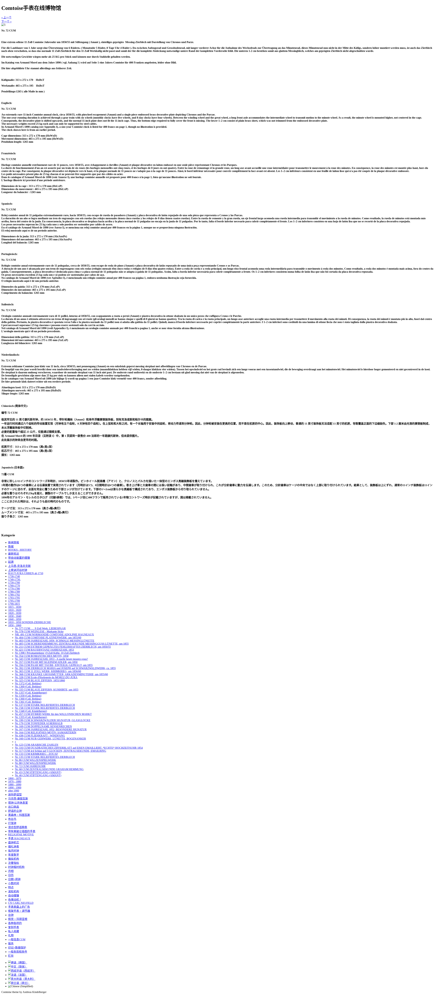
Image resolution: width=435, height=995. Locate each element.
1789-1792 (14, 594)
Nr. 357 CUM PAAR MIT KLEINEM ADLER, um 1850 (46, 662)
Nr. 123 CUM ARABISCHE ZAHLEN (36, 744)
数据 (11, 546)
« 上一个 (6, 17)
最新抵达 (13, 553)
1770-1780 (14, 588)
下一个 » (6, 21)
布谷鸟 (12, 819)
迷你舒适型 (15, 794)
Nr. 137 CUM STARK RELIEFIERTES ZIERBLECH (45, 704)
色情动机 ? (14, 899)
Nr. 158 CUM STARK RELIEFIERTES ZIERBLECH (45, 708)
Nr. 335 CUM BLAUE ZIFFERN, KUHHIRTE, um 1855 (46, 689)
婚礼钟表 (13, 846)
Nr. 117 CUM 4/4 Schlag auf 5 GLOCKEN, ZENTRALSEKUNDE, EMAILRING (60, 750)
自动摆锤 (13, 895)
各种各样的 (15, 923)
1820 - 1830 (14, 613)
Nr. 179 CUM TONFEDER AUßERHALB (39, 723)
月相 (11, 871)
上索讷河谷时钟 (17, 570)
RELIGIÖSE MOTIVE (21, 834)
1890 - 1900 (14, 787)
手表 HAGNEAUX (19, 838)
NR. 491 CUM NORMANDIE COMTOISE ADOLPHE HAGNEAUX (54, 634)
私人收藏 (13, 931)
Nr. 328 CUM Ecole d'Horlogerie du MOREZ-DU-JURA (46, 677)
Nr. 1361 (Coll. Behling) (28, 701)
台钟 (11, 915)
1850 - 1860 (14, 625)
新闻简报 (13, 542)
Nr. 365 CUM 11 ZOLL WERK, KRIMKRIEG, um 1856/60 (48, 671)
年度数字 (13, 854)
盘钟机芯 (13, 842)
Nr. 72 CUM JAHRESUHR (30, 766)
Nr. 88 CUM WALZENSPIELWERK (35, 763)
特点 (11, 887)
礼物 (11, 935)
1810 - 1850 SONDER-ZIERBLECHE (29, 622)
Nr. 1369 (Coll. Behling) (28, 686)
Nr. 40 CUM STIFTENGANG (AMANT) (38, 775)
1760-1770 (14, 585)
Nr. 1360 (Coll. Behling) (28, 698)
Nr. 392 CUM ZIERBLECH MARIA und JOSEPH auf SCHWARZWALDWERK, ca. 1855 (65, 668)
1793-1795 (14, 597)
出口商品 (13, 806)
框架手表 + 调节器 (19, 910)
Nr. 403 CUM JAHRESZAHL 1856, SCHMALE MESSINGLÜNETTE (54, 640)
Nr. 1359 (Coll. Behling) (28, 695)
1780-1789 (14, 591)
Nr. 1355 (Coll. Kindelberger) (31, 717)
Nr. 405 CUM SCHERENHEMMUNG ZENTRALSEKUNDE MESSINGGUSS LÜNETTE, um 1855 (72, 643)
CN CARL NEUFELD (20, 902)
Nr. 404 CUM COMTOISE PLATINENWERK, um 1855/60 (48, 637)
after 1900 (13, 790)
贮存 (11, 955)
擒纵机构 (13, 858)
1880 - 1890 (14, 784)
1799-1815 (14, 603)
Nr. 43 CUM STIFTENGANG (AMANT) (38, 772)
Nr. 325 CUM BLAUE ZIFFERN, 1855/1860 (40, 680)
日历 (11, 875)
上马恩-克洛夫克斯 (19, 566)
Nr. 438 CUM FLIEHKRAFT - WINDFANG (40, 735)
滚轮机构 (13, 891)
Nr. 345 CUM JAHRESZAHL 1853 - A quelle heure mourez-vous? (51, 659)
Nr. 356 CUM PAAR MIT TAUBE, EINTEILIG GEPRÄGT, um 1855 (54, 665)
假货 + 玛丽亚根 (17, 919)
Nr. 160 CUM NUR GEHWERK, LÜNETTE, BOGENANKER (50, 738)
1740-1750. (14, 579)
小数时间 (13, 883)
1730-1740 (14, 576)
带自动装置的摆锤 (19, 557)
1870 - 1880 (14, 781)
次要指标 (13, 862)
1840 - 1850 (14, 619)
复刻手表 (13, 927)
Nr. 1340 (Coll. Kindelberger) (31, 711)
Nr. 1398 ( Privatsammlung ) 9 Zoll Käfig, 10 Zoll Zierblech (47, 652)
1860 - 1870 (14, 778)
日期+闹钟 (14, 879)
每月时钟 (13, 850)
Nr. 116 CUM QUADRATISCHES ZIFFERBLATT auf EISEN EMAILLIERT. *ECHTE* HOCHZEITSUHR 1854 (79, 747)
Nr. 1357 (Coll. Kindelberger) (31, 692)
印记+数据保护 (17, 947)
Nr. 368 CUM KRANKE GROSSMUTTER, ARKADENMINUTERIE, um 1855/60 (61, 674)
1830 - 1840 (14, 616)
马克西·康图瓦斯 (18, 798)
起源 (11, 561)
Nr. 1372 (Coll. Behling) (28, 683)
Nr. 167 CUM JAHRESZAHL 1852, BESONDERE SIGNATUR (51, 729)
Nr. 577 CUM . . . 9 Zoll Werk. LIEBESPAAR (40, 628)
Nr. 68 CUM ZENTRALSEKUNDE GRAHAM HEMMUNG (49, 769)
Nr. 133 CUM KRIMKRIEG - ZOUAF (36, 753)
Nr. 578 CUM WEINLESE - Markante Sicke (39, 631)
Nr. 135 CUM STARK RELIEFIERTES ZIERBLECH (45, 757)
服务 (11, 943)
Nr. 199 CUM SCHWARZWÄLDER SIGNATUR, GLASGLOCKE (52, 720)
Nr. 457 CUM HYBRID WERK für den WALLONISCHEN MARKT (53, 714)
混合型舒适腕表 (17, 827)
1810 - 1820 (14, 610)
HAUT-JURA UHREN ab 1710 (25, 573)
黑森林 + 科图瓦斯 (19, 815)
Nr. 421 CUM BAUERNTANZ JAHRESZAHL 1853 (44, 649)
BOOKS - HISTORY (20, 549)
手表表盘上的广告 (19, 906)
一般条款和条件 (17, 951)
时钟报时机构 (16, 867)
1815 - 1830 (14, 607)
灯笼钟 (12, 823)
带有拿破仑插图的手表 (21, 831)
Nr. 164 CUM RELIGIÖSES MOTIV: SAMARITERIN (45, 732)
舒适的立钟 (15, 810)
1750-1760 (14, 582)
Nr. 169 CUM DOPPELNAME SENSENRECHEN (43, 726)
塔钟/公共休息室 (18, 802)
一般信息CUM (16, 939)
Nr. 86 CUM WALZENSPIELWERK (35, 760)
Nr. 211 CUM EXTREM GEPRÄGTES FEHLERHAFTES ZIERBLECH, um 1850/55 (63, 646)
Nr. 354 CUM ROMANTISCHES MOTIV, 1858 (41, 655)
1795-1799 (14, 600)
